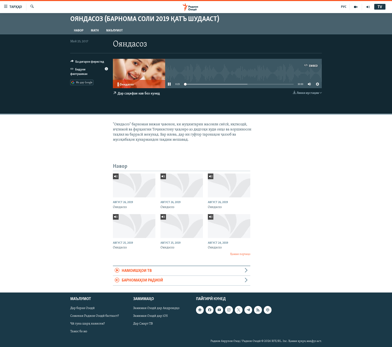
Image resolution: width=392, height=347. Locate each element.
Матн (95, 30)
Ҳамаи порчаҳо (240, 254)
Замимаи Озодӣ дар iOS (150, 316)
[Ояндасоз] (134, 185)
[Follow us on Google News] (200, 310)
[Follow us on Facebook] (209, 310)
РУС (343, 7)
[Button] (87, 63)
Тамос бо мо (78, 331)
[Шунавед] (368, 7)
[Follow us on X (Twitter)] (239, 310)
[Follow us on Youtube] (219, 310)
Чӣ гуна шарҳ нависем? (87, 323)
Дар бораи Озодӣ (82, 308)
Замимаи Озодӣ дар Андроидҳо (156, 308)
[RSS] (258, 310)
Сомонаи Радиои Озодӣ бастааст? (94, 316)
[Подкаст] (268, 310)
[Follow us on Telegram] (248, 310)
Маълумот (114, 30)
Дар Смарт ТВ (143, 323)
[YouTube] (356, 7)
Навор (79, 30)
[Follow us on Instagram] (229, 310)
